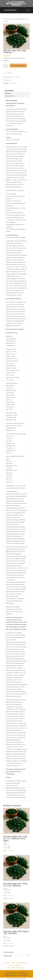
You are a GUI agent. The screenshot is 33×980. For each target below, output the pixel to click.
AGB (13, 963)
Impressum (7, 963)
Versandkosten (16, 77)
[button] (27, 26)
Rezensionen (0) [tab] (9, 96)
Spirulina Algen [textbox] (16, 956)
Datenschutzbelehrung (15, 965)
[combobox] (16, 955)
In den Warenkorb (18, 65)
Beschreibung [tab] (9, 90)
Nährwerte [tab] (8, 93)
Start (4, 19)
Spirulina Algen (10, 19)
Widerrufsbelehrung (22, 963)
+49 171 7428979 (17, 2)
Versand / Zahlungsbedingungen (16, 967)
